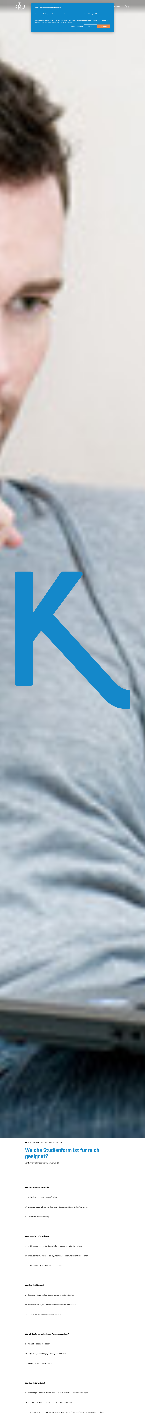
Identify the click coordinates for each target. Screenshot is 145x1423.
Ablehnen (90, 26)
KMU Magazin (34, 1142)
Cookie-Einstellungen (77, 26)
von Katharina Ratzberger (35, 1163)
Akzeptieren (104, 26)
